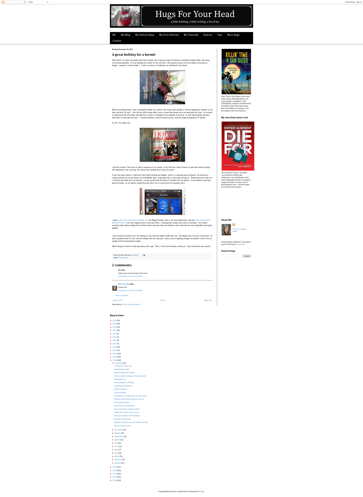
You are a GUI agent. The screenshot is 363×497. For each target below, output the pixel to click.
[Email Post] (143, 255)
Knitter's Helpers (120, 389)
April (116, 453)
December (118, 363)
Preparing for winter (121, 369)
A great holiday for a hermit (124, 373)
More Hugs (233, 35)
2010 (114, 477)
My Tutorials (191, 35)
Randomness (123, 257)
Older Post (208, 300)
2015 (114, 357)
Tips (219, 35)
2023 (114, 330)
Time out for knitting (121, 402)
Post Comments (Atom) (131, 304)
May (116, 450)
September (118, 436)
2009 (114, 480)
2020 (114, 340)
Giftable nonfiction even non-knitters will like (131, 422)
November (118, 430)
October (117, 433)
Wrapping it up (119, 379)
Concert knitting (120, 393)
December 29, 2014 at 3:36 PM (130, 276)
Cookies (116, 41)
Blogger (201, 491)
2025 (114, 324)
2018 (114, 347)
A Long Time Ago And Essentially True (133, 220)
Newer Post (117, 300)
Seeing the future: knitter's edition (127, 409)
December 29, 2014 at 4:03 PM (130, 291)
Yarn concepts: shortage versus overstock (130, 376)
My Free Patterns (169, 35)
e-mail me (240, 244)
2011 (114, 474)
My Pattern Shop (144, 35)
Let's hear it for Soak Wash (124, 406)
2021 (114, 337)
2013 (114, 467)
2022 (114, 334)
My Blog (125, 35)
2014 (114, 360)
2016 (114, 354)
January (117, 463)
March (117, 456)
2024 (114, 327)
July (116, 443)
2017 (114, 350)
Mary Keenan (123, 284)
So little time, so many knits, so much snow (130, 396)
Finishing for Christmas (123, 386)
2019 (114, 344)
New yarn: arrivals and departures (127, 416)
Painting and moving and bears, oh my (129, 399)
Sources (207, 35)
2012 (114, 470)
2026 (114, 320)
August (117, 440)
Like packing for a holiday (124, 383)
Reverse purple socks (122, 419)
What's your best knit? (122, 426)
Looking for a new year (123, 366)
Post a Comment (122, 296)
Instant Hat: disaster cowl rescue (126, 412)
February (118, 460)
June (116, 446)
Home (163, 300)
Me (114, 35)
